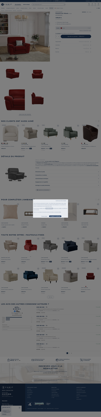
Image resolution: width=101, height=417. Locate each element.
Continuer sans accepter (61, 200)
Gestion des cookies (49, 208)
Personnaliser (44, 216)
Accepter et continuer (55, 216)
